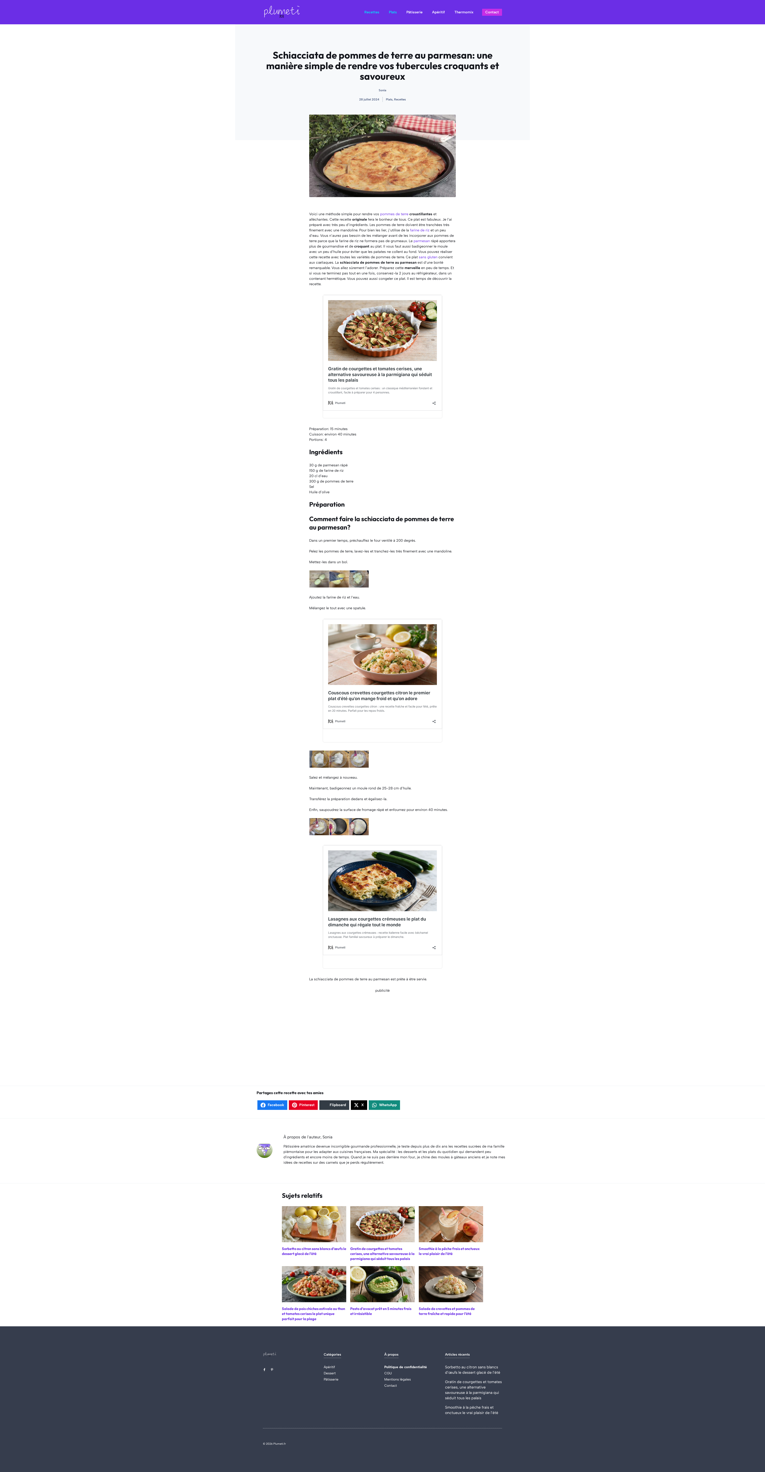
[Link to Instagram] (272, 1369)
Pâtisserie (414, 12)
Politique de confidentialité (405, 1367)
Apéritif (438, 12)
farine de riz (420, 230)
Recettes (371, 12)
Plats (393, 12)
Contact (492, 12)
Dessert (330, 1373)
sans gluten (428, 257)
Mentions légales (397, 1379)
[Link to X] (264, 1369)
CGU (388, 1373)
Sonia (382, 90)
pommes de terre (394, 214)
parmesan (422, 241)
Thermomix (463, 12)
